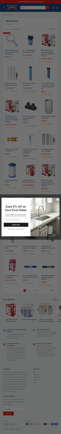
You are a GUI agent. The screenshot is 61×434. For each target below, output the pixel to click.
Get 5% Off (16, 225)
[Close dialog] (57, 199)
